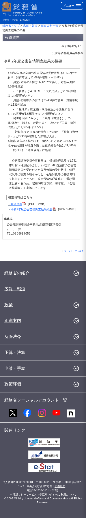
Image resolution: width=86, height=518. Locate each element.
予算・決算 (14, 352)
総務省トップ (11, 25)
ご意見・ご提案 (10, 20)
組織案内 (12, 320)
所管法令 (12, 336)
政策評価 (12, 384)
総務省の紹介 (17, 273)
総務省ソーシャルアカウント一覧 (35, 400)
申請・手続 (14, 368)
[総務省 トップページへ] (22, 8)
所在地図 (60, 486)
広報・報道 (30, 25)
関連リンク (14, 430)
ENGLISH (25, 20)
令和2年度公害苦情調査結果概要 (31, 209)
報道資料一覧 (49, 25)
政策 (8, 305)
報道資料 (16, 204)
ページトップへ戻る (74, 251)
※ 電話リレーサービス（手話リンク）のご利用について (43, 494)
